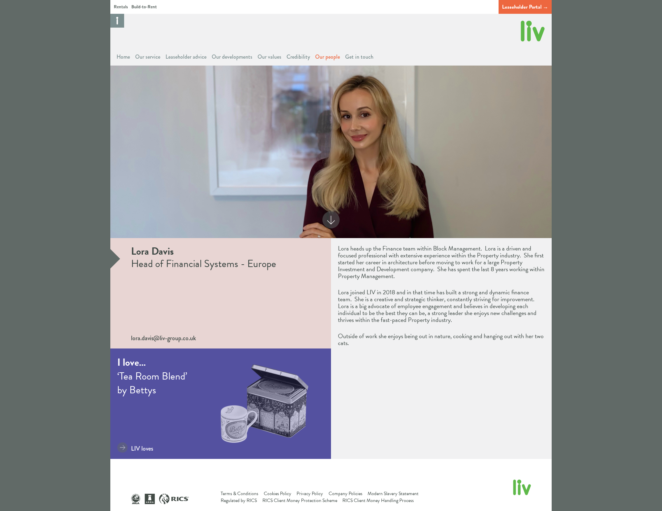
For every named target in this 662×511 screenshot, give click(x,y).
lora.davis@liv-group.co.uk (163, 338)
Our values (269, 57)
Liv (533, 31)
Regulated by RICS (239, 500)
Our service (147, 57)
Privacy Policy (310, 493)
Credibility (298, 57)
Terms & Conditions (239, 493)
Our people (327, 57)
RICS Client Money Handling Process (378, 500)
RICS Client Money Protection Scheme (299, 500)
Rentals (121, 6)
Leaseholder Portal (522, 7)
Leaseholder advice (186, 57)
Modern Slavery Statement (393, 493)
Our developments (232, 57)
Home (123, 57)
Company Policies (345, 493)
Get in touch (359, 57)
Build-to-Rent (144, 6)
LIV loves (142, 448)
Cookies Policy (277, 493)
